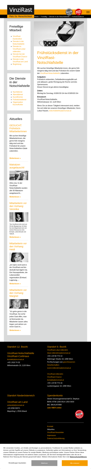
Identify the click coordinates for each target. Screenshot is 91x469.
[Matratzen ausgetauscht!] (18, 175)
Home (36, 16)
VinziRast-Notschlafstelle (50, 73)
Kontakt (50, 426)
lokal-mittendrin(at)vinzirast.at (58, 353)
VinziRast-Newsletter (55, 432)
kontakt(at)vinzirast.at (15, 359)
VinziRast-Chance (54, 377)
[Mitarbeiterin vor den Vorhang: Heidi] (18, 257)
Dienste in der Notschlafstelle (59, 16)
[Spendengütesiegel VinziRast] (79, 414)
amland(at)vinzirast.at (15, 405)
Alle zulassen (74, 463)
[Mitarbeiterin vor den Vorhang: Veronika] (18, 217)
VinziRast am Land (17, 402)
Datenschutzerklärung (55, 438)
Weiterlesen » (15, 158)
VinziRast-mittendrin (55, 374)
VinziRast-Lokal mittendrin (57, 350)
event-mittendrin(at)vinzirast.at (59, 368)
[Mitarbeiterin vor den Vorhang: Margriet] (18, 304)
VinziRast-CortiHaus (18, 356)
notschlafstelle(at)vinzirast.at (60, 111)
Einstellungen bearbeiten (17, 463)
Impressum (51, 435)
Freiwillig (44, 16)
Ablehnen (44, 463)
